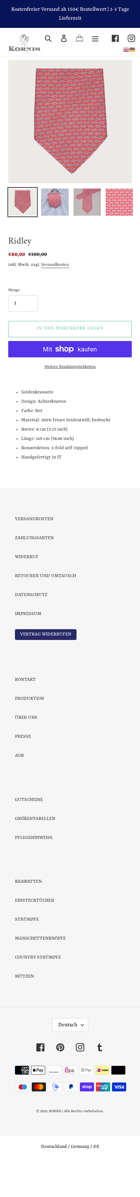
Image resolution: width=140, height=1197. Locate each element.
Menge (14, 323)
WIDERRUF (26, 589)
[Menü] (95, 38)
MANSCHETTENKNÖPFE (40, 971)
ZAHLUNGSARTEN (34, 570)
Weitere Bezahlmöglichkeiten (70, 399)
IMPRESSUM (28, 646)
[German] (132, 49)
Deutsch (67, 1058)
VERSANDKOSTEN (34, 551)
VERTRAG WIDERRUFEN (45, 667)
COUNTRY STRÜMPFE (38, 990)
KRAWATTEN (28, 914)
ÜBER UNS (26, 750)
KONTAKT (25, 712)
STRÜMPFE (27, 952)
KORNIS (55, 1144)
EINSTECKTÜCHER (34, 933)
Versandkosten (55, 297)
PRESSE (23, 769)
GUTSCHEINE (29, 832)
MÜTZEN (24, 1009)
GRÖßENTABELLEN (35, 851)
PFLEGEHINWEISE (34, 870)
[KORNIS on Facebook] (111, 38)
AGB (19, 788)
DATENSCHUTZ (31, 627)
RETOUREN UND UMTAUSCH (45, 608)
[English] (126, 49)
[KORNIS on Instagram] (127, 38)
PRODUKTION (29, 731)
